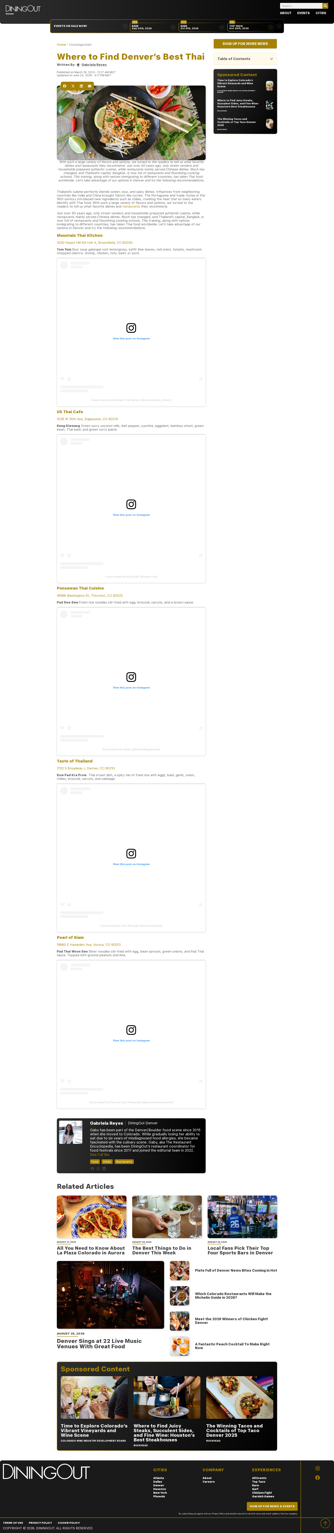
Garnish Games (263, 1496)
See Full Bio (100, 1155)
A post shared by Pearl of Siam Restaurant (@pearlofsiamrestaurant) (131, 1102)
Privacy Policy (40, 1522)
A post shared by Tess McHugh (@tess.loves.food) (131, 925)
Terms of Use (13, 1522)
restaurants (131, 206)
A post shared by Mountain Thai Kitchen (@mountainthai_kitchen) (131, 400)
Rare (255, 1485)
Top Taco (258, 1481)
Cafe (70, 411)
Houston (159, 1489)
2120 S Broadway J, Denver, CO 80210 (86, 768)
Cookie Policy (69, 1522)
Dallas (157, 1481)
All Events (259, 1478)
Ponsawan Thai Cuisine (80, 588)
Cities (321, 13)
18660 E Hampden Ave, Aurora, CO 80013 (89, 945)
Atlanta (158, 1478)
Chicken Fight (262, 1492)
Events (303, 13)
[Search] (325, 6)
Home (61, 44)
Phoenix (159, 1496)
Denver (158, 1485)
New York (160, 1492)
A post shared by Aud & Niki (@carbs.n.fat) (131, 576)
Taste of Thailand (75, 761)
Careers (209, 1481)
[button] (125, 26)
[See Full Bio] (112, 1154)
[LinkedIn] (104, 1168)
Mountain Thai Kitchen (80, 235)
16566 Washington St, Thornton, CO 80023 (90, 595)
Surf (255, 1489)
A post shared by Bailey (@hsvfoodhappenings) (131, 749)
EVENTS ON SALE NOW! (70, 25)
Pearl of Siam (70, 937)
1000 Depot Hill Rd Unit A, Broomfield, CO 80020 (95, 243)
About (285, 13)
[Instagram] (98, 1168)
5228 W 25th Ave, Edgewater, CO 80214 (87, 419)
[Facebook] (92, 1168)
